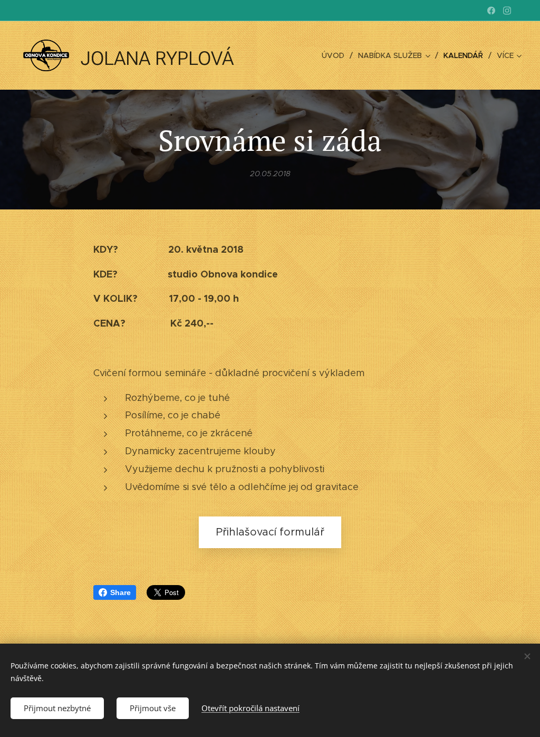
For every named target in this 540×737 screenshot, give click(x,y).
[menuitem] (336, 55)
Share (120, 592)
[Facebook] (491, 11)
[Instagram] (507, 11)
